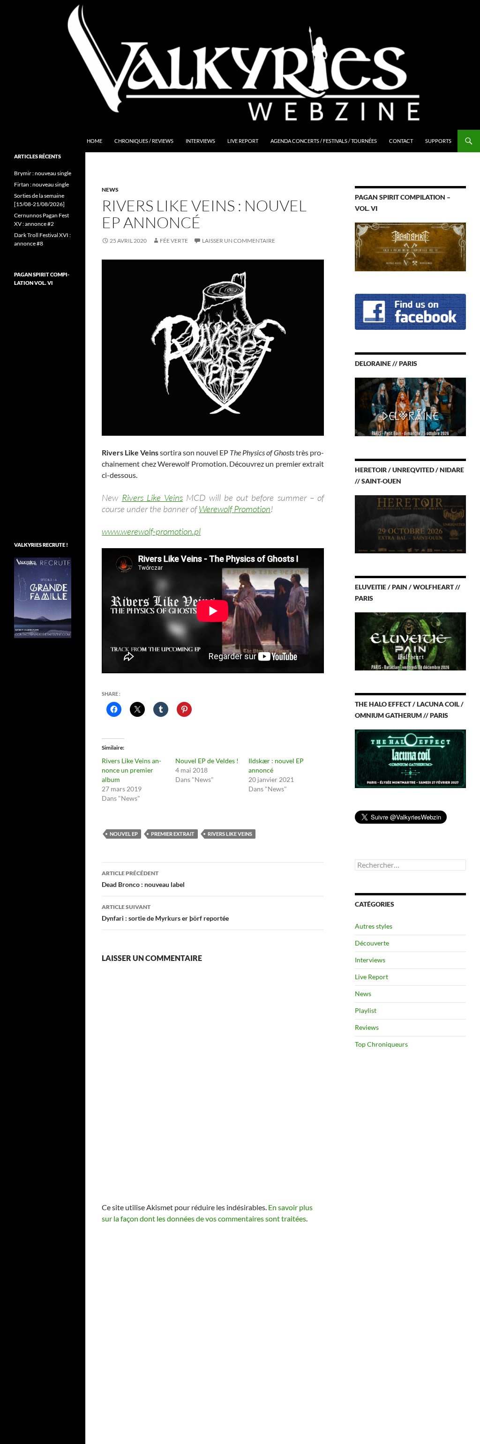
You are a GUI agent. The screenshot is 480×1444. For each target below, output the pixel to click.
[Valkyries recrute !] (42, 597)
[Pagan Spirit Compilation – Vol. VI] (410, 246)
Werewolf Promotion (234, 508)
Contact (401, 141)
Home (94, 141)
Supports (438, 141)
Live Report (242, 141)
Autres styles (373, 926)
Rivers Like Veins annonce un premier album (131, 770)
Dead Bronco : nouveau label (143, 879)
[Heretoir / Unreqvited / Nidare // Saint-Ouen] (410, 523)
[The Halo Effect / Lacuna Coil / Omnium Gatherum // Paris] (410, 758)
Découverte (372, 943)
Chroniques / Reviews (143, 141)
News (110, 189)
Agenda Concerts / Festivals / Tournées (323, 141)
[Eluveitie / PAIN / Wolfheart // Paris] (410, 641)
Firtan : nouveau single (41, 184)
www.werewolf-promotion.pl (151, 531)
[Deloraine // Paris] (410, 406)
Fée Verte (174, 240)
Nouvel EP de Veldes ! (207, 761)
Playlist (365, 1010)
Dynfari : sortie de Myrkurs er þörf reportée (165, 912)
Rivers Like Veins (152, 497)
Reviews (367, 1027)
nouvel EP (124, 834)
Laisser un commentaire (238, 240)
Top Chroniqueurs (381, 1044)
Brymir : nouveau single (42, 173)
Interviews (200, 141)
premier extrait (173, 834)
